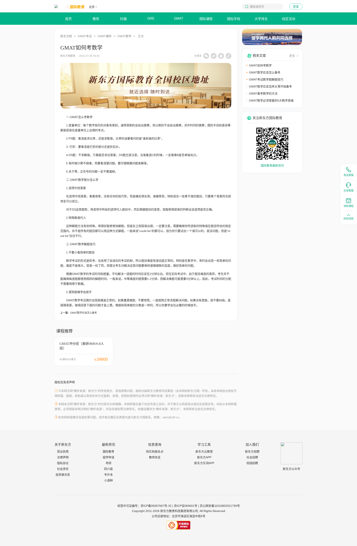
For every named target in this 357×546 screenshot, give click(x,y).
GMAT (178, 18)
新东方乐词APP (204, 463)
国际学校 (233, 19)
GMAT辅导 (105, 36)
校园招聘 (252, 463)
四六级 (108, 468)
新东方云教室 (204, 451)
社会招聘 (252, 457)
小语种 (108, 480)
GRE (151, 18)
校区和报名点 (154, 451)
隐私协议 (63, 463)
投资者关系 (63, 474)
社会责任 (63, 468)
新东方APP (204, 457)
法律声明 (63, 457)
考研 (108, 463)
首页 (68, 19)
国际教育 (108, 451)
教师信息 (155, 457)
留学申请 (108, 457)
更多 (292, 55)
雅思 (96, 19)
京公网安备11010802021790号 (220, 505)
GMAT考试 (85, 36)
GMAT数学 (124, 36)
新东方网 (66, 36)
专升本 (108, 474)
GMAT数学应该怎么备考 (83, 312)
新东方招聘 (252, 451)
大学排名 (261, 19)
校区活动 (288, 19)
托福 (123, 19)
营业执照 (63, 451)
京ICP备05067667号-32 (155, 505)
